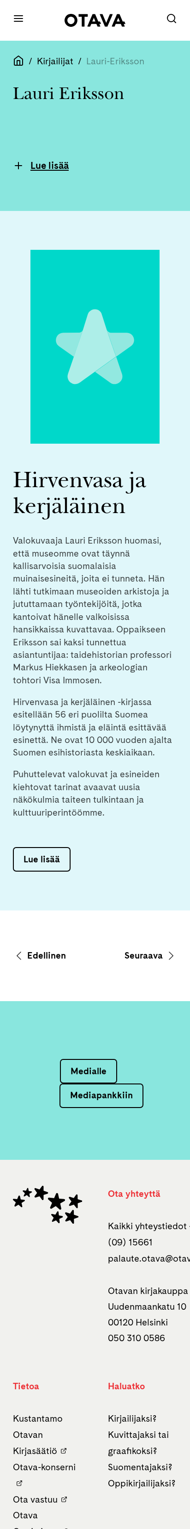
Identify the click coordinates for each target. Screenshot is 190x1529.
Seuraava (145, 955)
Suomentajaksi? (140, 1467)
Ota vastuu (35, 1499)
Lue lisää (49, 165)
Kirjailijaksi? (132, 1418)
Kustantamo (38, 1418)
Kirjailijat (55, 61)
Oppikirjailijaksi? (142, 1483)
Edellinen (45, 955)
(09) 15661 (130, 1242)
